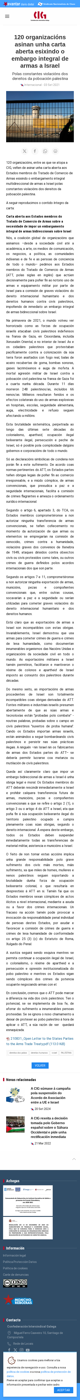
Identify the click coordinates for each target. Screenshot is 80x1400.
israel (54, 1053)
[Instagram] (21, 1350)
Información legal (14, 1255)
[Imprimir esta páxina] (55, 151)
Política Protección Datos (20, 1262)
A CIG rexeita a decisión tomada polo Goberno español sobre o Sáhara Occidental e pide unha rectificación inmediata (49, 1128)
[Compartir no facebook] (35, 151)
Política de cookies (15, 1268)
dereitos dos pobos (18, 1053)
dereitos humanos (39, 1053)
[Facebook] (9, 1350)
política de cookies (18, 1371)
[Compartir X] (24, 151)
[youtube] (28, 1350)
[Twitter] (15, 1350)
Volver (40, 1065)
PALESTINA (66, 1053)
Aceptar (63, 1390)
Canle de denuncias (16, 1274)
